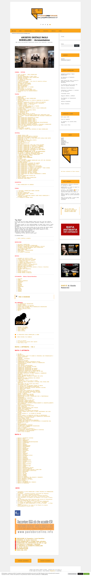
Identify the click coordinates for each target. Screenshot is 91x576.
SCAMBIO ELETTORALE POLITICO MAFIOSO (28, 420)
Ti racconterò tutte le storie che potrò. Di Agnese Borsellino (69, 85)
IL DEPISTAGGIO (21, 80)
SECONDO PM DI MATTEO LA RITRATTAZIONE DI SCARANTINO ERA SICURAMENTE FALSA (34, 421)
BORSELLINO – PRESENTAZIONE (26, 250)
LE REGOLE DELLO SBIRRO (24, 161)
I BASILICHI (20, 379)
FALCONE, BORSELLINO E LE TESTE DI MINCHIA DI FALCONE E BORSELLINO (33, 101)
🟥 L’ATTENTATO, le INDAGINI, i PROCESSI (27, 544)
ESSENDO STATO (21, 99)
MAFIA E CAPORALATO (23, 442)
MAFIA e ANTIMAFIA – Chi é (25, 347)
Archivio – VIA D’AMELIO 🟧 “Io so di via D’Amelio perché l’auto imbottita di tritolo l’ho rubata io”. (70, 190)
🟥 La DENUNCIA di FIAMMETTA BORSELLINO (29, 545)
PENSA (19, 269)
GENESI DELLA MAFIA (23, 378)
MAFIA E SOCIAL (22, 472)
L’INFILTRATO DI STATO (23, 384)
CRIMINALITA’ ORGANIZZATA (24, 367)
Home (14, 30)
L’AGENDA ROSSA (22, 109)
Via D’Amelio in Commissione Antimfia (68, 98)
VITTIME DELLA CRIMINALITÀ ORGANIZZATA (28, 425)
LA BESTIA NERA (22, 159)
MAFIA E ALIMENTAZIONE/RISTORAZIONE (28, 441)
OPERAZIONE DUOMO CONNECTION (26, 401)
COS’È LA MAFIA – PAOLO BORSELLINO (27, 74)
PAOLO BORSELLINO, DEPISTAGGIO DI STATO (28, 164)
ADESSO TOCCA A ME (23, 135)
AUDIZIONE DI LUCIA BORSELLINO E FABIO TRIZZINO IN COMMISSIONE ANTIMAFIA (35, 492)
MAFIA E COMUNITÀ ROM (24, 465)
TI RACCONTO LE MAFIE (24, 128)
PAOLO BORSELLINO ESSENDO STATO (26, 118)
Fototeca (37, 30)
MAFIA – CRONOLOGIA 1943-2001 (26, 394)
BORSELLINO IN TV (22, 139)
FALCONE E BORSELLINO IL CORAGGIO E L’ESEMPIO (30, 145)
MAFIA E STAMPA (22, 474)
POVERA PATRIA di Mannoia (25, 272)
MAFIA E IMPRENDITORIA (24, 445)
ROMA (19, 287)
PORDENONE (20, 286)
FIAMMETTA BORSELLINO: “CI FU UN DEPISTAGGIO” (31, 151)
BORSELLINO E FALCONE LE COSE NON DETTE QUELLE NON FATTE (34, 138)
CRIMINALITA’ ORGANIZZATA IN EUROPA (27, 368)
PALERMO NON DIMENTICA (24, 268)
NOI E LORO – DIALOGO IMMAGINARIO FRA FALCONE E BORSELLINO (35, 115)
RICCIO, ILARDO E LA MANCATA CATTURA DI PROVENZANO (32, 415)
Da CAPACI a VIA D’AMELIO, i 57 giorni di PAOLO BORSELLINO (33, 501)
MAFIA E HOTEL (22, 443)
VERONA (20, 290)
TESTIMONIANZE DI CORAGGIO (25, 424)
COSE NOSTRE (21, 142)
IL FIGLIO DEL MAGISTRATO (24, 107)
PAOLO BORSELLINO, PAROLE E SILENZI (27, 171)
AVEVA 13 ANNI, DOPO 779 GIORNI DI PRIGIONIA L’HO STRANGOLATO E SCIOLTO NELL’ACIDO (35, 356)
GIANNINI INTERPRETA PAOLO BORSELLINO (28, 77)
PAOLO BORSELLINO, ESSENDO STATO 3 (27, 120)
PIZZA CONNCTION (22, 406)
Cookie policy (44, 574)
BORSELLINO (50, 42)
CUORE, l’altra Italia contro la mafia (27, 259)
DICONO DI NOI (65, 142)
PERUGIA (20, 285)
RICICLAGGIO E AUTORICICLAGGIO (26, 417)
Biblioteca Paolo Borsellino (67, 88)
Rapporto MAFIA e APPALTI (68, 95)
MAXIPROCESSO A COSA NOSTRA (26, 395)
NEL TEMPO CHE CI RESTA (24, 84)
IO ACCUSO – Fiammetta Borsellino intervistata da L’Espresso (33, 493)
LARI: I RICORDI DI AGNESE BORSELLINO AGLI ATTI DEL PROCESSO (34, 160)
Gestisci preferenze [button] (72, 573)
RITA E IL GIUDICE (22, 126)
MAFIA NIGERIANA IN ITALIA (25, 479)
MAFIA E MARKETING (23, 448)
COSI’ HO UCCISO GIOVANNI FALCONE (27, 366)
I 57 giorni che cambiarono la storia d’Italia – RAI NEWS (33, 502)
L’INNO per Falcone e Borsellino (26, 265)
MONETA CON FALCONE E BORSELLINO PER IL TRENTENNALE (33, 396)
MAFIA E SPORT (22, 452)
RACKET (19, 414)
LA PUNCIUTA (21, 389)
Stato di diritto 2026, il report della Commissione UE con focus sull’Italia (70, 198)
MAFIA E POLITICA (22, 456)
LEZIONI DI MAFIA (22, 393)
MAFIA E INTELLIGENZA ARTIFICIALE (27, 470)
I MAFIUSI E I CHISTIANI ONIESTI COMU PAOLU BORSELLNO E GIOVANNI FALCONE (33, 196)
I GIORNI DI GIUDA (22, 105)
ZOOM (60, 30)
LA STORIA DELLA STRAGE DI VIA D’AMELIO (28, 390)
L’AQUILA (20, 282)
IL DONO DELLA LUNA (24, 156)
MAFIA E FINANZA (22, 444)
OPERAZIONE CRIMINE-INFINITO (25, 401)
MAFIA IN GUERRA (22, 476)
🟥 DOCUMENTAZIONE (21, 548)
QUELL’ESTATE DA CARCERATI (25, 89)
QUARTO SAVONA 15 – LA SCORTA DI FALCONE (29, 413)
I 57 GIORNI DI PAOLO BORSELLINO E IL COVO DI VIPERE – (33, 503)
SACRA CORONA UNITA (23, 418)
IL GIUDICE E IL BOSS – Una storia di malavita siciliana (32, 81)
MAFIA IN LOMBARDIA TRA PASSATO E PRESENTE (30, 477)
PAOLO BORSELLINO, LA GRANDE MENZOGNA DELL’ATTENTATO (33, 122)
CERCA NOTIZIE (21, 330)
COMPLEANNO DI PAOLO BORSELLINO (27, 98)
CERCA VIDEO (21, 329)
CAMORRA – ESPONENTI (24, 358)
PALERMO (20, 284)
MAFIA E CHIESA (22, 464)
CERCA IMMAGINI (22, 328)
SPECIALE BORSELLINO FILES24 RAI (26, 175)
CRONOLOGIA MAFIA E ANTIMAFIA (26, 372)
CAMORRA (20, 357)
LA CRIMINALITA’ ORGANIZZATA (26, 303)
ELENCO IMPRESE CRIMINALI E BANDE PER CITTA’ (30, 376)
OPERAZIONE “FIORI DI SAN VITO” (26, 400)
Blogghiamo (52, 570)
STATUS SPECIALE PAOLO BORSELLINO (27, 177)
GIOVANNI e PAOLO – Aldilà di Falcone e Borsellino (31, 103)
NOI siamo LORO (65, 117)
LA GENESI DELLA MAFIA (24, 388)
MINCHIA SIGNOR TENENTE (24, 266)
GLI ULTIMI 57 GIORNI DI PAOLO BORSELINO (29, 152)
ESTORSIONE (21, 377)
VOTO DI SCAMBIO (22, 427)
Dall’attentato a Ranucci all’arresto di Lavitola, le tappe (69, 185)
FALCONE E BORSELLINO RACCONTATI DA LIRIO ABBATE (31, 149)
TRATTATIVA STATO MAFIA (24, 178)
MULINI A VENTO (22, 267)
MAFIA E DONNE (22, 466)
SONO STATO (21, 127)
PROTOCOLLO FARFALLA (23, 409)
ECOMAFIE (20, 374)
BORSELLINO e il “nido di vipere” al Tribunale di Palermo (70, 187)
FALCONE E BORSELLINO (24, 192)
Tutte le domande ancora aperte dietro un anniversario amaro (33, 496)
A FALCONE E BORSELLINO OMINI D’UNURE (28, 190)
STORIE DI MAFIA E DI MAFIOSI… (26, 305)
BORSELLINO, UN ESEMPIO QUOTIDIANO (27, 137)
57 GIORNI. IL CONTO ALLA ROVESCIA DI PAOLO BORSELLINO (33, 129)
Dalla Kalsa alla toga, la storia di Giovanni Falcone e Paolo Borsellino (69, 81)
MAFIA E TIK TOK (22, 473)
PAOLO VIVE (20, 88)
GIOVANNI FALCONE (22, 78)
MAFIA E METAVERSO (23, 471)
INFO (20, 30)
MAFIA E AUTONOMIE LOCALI (25, 455)
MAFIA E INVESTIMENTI (24, 446)
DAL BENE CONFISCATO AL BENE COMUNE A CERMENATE (32, 373)
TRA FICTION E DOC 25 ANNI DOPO (26, 89)
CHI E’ (19, 310)
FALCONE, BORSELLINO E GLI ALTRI (26, 150)
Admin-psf (27, 42)
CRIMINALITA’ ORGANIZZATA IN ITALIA (27, 369)
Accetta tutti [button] (86, 573)
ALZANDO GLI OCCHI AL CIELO (25, 258)
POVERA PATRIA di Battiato (24, 271)
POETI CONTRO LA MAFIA (24, 238)
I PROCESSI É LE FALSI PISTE (25, 155)
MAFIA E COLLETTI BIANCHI (25, 468)
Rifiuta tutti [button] (80, 573)
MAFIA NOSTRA (21, 480)
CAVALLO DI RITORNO (23, 360)
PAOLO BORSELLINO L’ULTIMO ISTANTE (27, 123)
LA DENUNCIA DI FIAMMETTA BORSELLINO (28, 386)
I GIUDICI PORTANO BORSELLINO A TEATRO (28, 106)
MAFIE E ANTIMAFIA (23, 481)
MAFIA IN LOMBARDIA (23, 483)
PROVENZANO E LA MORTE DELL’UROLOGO (28, 410)
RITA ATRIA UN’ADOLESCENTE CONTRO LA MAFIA (30, 125)
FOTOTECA (63, 140)
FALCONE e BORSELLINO (23, 143)
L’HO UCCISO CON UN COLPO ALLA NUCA (28, 383)
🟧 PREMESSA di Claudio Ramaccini (26, 540)
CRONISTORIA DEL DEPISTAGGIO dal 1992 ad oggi (31, 543)
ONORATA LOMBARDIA (23, 85)
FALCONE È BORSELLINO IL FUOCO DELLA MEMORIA (31, 146)
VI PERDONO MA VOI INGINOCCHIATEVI (27, 90)
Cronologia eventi (65, 93)
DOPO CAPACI (21, 143)
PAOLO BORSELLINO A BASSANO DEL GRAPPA (29, 163)
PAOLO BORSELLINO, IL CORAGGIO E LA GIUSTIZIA (30, 166)
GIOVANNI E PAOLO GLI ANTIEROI (26, 104)
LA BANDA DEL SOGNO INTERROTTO (26, 262)
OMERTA (19, 116)
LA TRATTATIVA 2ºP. (23, 112)
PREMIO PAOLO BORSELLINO (24, 408)
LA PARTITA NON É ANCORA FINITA (27, 109)
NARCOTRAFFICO (22, 399)
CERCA (19, 91)
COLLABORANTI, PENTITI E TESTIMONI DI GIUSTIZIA (31, 429)
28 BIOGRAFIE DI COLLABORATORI (26, 430)
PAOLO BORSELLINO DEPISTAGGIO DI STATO (28, 117)
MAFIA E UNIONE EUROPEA (24, 461)
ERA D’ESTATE (21, 75)
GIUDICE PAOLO (21, 194)
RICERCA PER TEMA (22, 327)
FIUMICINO (20, 281)
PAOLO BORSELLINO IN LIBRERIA (26, 184)
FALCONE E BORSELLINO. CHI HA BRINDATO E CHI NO (31, 246)
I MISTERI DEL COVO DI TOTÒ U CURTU (28, 380)
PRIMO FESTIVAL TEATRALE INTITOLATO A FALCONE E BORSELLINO (34, 124)
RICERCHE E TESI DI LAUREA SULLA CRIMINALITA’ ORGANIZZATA (34, 416)
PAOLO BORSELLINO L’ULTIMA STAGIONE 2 (28, 170)
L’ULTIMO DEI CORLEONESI (24, 83)
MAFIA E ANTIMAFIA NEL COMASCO (27, 482)
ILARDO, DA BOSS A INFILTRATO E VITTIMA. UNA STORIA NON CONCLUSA (33, 382)
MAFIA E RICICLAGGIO (23, 450)
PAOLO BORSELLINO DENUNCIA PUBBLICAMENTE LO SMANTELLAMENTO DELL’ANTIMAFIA (35, 403)
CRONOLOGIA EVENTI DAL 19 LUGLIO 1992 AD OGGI (30, 371)
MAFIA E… (20, 309)
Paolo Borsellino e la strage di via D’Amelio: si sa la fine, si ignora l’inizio (35, 498)
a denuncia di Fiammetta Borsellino (67, 78)
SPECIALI (63, 143)
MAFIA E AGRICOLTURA (23, 439)
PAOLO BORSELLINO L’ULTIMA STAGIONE (28, 169)
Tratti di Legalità (22, 340)
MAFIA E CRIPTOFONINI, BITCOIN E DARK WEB (29, 469)
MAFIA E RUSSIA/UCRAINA (24, 460)
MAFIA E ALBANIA (22, 457)
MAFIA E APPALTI (22, 454)
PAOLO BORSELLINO (22, 86)
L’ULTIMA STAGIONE (22, 162)
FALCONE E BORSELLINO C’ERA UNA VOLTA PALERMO (31, 144)
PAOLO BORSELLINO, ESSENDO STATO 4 (27, 121)
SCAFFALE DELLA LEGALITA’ (24, 419)
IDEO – (20, 495)
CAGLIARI (20, 278)
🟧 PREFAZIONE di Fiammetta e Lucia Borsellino (29, 538)
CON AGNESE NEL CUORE (24, 141)
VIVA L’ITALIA (21, 251)
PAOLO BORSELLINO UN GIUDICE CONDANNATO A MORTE (32, 173)
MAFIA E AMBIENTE (23, 440)
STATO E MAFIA (21, 176)
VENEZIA (20, 289)
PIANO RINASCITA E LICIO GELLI (26, 405)
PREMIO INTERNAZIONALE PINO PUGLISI (28, 407)
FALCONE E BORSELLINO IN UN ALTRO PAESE (29, 147)
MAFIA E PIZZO (21, 438)
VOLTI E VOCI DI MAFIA (24, 307)
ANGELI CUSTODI (22, 96)
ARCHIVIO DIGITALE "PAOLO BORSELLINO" (67, 74)
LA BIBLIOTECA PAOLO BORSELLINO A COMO (28, 334)
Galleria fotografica (65, 101)
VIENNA (20, 291)
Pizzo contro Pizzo (22, 342)
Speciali (54, 30)
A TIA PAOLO (21, 191)
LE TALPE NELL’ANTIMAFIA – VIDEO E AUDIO (29, 392)
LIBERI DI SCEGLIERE (23, 82)
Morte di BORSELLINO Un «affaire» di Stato (28, 500)
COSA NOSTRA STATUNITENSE (25, 365)
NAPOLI (19, 283)
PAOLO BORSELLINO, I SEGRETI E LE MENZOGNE (29, 166)
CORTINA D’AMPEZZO (23, 280)
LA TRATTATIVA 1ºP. (22, 111)
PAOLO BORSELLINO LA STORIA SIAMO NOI (28, 168)
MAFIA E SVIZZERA (22, 461)
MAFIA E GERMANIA (23, 459)
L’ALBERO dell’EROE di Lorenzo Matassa (27, 264)
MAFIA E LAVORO (22, 447)
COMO (19, 279)
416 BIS (19, 354)
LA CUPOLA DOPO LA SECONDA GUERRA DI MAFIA (30, 385)
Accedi (62, 36)
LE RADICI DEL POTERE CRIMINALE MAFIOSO (29, 391)
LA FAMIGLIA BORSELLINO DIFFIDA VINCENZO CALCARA (32, 387)
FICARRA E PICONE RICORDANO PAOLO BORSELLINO (30, 247)
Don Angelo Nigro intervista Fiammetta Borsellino (35, 495)
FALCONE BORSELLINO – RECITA (25, 193)
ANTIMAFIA (20, 355)
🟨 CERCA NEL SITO (21, 550)
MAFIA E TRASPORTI (23, 453)
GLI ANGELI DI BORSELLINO (24, 79)
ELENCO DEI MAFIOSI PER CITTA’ (26, 375)
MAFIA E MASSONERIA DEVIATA (25, 467)
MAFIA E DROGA (22, 462)
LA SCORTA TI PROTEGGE (24, 252)
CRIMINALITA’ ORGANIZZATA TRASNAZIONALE (29, 370)
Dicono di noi (28, 30)
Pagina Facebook (65, 103)
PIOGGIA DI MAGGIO (23, 270)
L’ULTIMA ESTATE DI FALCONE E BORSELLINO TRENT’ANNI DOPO (34, 114)
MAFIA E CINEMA (22, 475)
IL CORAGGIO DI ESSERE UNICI (25, 197)
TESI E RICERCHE (24, 297)
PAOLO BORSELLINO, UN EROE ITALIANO (27, 172)
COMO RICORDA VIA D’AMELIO (24, 337)
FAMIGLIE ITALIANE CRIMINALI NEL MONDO (29, 378)
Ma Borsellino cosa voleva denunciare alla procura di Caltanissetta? (35, 499)
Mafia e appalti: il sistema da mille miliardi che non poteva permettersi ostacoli (70, 194)
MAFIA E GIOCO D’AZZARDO (24, 463)
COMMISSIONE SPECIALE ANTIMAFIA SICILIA (29, 361)
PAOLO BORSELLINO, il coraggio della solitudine (31, 541)
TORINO (19, 288)
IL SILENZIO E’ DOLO (23, 261)
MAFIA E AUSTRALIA (23, 458)
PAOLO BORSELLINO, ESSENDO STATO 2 (27, 119)
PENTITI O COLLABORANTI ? (25, 404)
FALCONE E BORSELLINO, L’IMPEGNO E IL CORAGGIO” (31, 148)
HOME (62, 138)
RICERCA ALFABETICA (23, 327)
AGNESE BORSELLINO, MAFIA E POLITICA (28, 136)
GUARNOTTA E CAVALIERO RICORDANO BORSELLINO (30, 153)
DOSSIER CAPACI (22, 304)
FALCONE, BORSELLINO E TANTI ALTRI (27, 76)
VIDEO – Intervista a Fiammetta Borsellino (28, 494)
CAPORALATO (21, 359)
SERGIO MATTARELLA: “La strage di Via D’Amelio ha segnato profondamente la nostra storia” (33, 505)
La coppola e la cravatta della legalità (27, 341)
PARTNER (63, 144)
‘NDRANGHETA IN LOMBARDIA (25, 398)
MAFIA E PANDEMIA (23, 449)
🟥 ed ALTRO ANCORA (22, 547)
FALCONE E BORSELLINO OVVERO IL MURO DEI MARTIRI (32, 102)
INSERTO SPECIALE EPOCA (24, 308)
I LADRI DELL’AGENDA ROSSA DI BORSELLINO (29, 154)
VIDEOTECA (45, 30)
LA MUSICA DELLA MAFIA (24, 263)
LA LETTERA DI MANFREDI (24, 248)
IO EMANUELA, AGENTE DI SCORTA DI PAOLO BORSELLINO (32, 108)
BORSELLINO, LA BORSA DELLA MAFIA (27, 140)
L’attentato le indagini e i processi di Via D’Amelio (70, 91)
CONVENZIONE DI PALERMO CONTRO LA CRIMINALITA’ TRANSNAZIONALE (31, 363)
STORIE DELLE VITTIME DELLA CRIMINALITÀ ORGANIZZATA (32, 306)
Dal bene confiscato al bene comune (70, 171)
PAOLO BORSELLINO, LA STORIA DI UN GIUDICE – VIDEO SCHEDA (34, 167)
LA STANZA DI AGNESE (23, 110)
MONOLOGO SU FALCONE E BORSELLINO (27, 245)
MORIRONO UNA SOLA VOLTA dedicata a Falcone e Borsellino (33, 266)
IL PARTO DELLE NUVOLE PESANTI (26, 260)
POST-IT (64, 286)
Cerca (62, 44)
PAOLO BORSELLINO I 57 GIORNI (25, 87)
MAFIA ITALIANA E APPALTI (25, 478)
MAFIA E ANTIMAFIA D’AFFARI (25, 438)
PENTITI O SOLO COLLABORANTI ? (26, 428)
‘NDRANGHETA (21, 397)
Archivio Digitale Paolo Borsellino (21, 33)
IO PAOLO (20, 158)
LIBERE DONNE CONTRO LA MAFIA (26, 113)
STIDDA (19, 423)
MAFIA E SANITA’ (22, 451)
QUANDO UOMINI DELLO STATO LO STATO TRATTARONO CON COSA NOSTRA (34, 412)
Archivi (63, 58)
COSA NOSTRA (21, 364)
